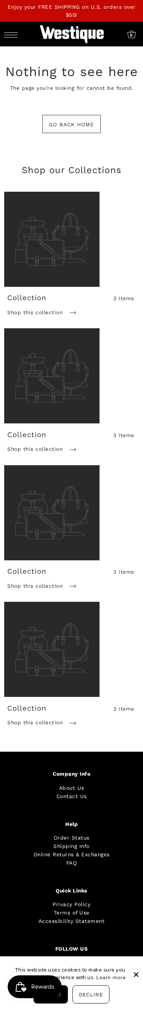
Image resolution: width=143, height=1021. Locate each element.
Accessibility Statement (72, 921)
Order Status (72, 838)
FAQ (71, 863)
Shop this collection (36, 312)
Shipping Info (71, 846)
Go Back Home (71, 124)
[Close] (136, 968)
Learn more (111, 977)
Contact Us (71, 796)
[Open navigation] (12, 34)
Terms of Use (72, 913)
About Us (71, 788)
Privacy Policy (71, 904)
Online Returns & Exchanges (72, 854)
